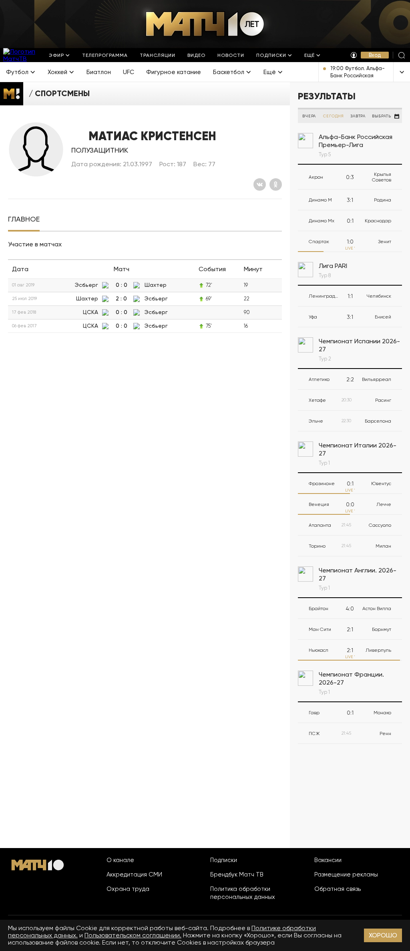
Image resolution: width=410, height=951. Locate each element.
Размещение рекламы (346, 874)
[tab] (24, 219)
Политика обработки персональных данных (242, 893)
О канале (120, 860)
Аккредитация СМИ (134, 874)
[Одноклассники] (275, 184)
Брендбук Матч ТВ (236, 874)
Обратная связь (337, 889)
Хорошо (383, 935)
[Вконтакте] (259, 184)
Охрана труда (128, 889)
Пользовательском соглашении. (132, 935)
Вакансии (328, 860)
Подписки (223, 860)
